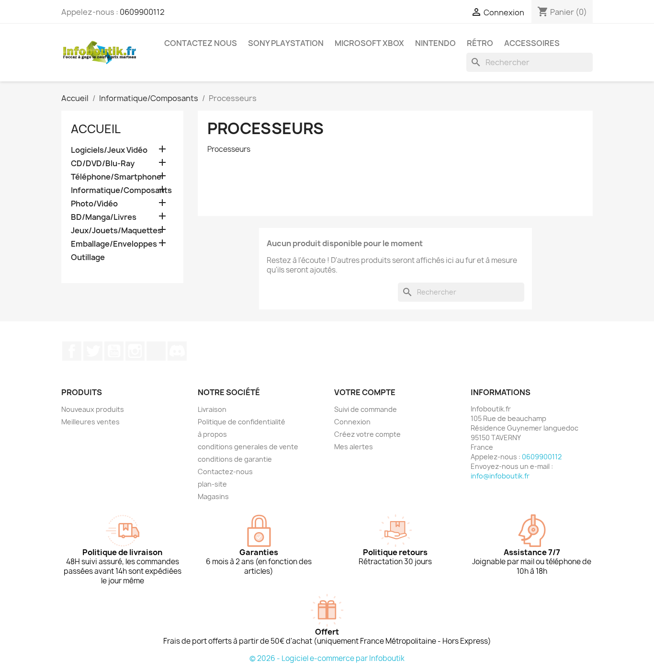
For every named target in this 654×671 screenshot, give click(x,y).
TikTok (156, 351)
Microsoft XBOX (369, 43)
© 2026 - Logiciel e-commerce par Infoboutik (327, 658)
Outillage (88, 257)
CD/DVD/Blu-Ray (103, 164)
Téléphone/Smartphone (116, 177)
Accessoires (532, 43)
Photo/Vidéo (94, 204)
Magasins (213, 496)
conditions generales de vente (248, 446)
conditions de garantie (235, 459)
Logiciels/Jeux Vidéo (109, 150)
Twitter (92, 351)
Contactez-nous (225, 471)
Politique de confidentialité (241, 421)
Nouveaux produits (92, 409)
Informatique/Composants (121, 190)
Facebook (71, 351)
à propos (212, 434)
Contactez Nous (200, 43)
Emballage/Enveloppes (114, 244)
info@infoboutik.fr (500, 475)
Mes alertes (353, 446)
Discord (177, 351)
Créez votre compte (367, 434)
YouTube (114, 351)
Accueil (96, 129)
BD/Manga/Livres (103, 217)
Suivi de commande (365, 409)
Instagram (135, 351)
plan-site (212, 484)
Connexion (352, 421)
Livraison (212, 409)
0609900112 (142, 12)
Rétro (480, 43)
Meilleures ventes (90, 421)
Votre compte (364, 392)
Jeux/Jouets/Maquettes (116, 231)
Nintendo (435, 43)
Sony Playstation (286, 43)
